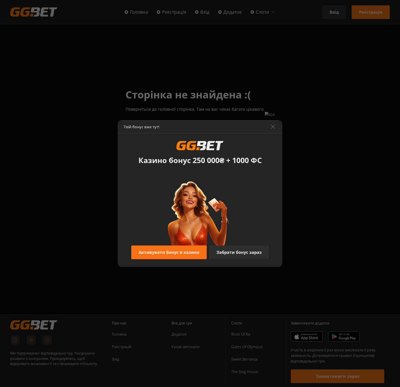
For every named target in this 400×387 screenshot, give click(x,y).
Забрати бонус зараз (239, 252)
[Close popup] (272, 127)
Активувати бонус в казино (169, 252)
